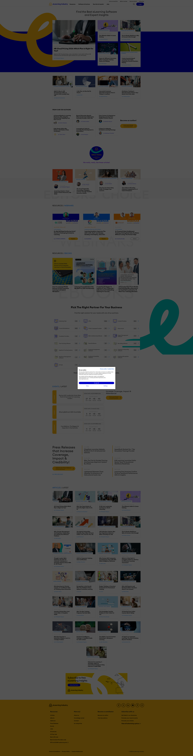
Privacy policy (103, 368)
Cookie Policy (111, 368)
